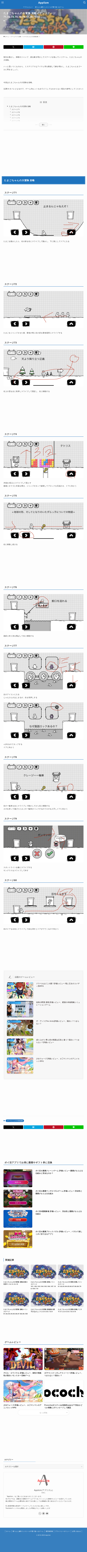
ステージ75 (16, 120)
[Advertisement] (43, 152)
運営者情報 (49, 1531)
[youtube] (47, 1513)
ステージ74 (16, 118)
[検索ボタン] (84, 2)
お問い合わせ (76, 1531)
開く (43, 125)
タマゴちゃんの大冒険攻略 (14, 21)
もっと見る (43, 1412)
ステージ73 (16, 115)
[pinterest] (43, 1513)
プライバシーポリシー (62, 1531)
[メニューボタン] (2, 2)
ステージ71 (16, 109)
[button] (13, 47)
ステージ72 (16, 112)
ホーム (8, 1531)
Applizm (43, 2)
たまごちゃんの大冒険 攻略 (20, 106)
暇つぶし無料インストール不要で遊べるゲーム (28, 1531)
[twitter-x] (40, 1513)
